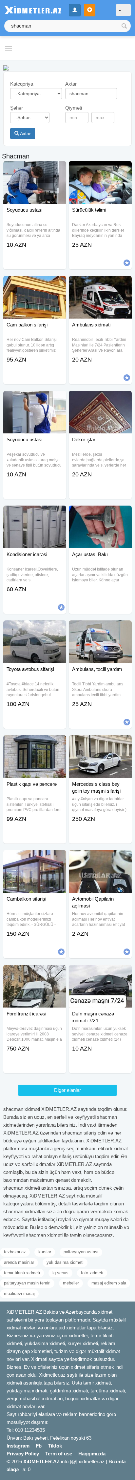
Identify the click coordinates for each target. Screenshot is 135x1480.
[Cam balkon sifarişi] (34, 284)
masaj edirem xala (108, 1283)
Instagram (18, 1446)
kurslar (44, 1251)
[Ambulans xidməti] (100, 284)
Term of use (58, 1453)
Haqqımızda (92, 1453)
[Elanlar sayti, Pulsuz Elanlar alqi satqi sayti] (6, 67)
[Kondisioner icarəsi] (34, 514)
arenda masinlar (19, 1262)
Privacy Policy (23, 1453)
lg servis (60, 1272)
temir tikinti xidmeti (22, 1272)
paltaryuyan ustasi (81, 1251)
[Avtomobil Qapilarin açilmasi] (100, 858)
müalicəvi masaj (19, 1293)
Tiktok (55, 1446)
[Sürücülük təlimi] (100, 169)
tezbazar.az (15, 1251)
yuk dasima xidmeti (65, 1262)
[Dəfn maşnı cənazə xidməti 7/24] (100, 973)
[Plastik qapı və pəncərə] (34, 743)
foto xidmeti (92, 1272)
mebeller (71, 1283)
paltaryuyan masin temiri (27, 1283)
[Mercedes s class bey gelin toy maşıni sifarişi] (100, 743)
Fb (39, 1446)
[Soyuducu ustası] (34, 169)
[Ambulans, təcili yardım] (100, 628)
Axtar (25, 133)
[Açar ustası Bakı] (100, 514)
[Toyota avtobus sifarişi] (34, 628)
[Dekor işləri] (100, 399)
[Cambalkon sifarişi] (34, 858)
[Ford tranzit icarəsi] (34, 973)
